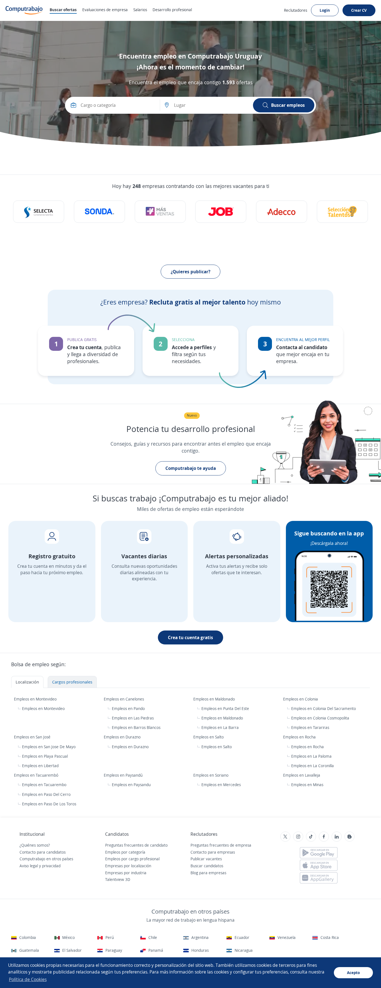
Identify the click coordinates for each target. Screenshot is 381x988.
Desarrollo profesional (172, 9)
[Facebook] (324, 836)
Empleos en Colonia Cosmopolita (320, 718)
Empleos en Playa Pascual (45, 756)
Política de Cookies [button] (28, 979)
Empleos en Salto (209, 737)
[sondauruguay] (99, 212)
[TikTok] (311, 836)
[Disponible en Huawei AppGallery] (318, 877)
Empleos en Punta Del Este (225, 708)
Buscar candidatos (207, 865)
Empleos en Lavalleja (302, 775)
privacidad (51, 865)
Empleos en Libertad (40, 765)
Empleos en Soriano (211, 775)
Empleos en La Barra (220, 727)
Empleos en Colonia (301, 699)
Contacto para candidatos (43, 852)
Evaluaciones (105, 9)
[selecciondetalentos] (342, 212)
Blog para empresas (208, 872)
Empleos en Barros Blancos (136, 727)
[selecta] (38, 212)
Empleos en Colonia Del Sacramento (323, 708)
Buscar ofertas (63, 9)
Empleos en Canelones (124, 699)
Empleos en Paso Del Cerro (46, 794)
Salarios (140, 9)
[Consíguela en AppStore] (318, 865)
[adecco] (281, 212)
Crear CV (359, 10)
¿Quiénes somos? (35, 845)
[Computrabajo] (24, 10)
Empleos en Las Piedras (133, 718)
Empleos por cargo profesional (132, 858)
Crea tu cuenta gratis (190, 637)
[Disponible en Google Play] (318, 852)
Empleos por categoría (125, 852)
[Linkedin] (336, 836)
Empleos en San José (33, 737)
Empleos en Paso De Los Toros (49, 803)
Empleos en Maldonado (214, 699)
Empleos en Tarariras (310, 727)
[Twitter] (285, 836)
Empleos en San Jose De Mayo (49, 746)
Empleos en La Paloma (311, 756)
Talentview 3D (117, 879)
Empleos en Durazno (123, 737)
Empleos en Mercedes (221, 784)
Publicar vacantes (206, 858)
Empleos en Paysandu (131, 784)
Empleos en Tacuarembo (44, 784)
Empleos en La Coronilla (312, 765)
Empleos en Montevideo (36, 699)
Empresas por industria (125, 872)
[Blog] (349, 836)
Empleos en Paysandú (124, 775)
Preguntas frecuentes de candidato (136, 845)
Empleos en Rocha (300, 737)
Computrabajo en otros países (46, 858)
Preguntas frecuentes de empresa (221, 845)
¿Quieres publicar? (190, 272)
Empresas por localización (128, 865)
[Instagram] (298, 836)
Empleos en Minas (307, 784)
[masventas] (160, 212)
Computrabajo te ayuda (190, 468)
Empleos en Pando (128, 708)
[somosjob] (221, 212)
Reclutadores (295, 10)
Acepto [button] (353, 972)
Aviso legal (29, 865)
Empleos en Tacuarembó (36, 775)
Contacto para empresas (213, 852)
